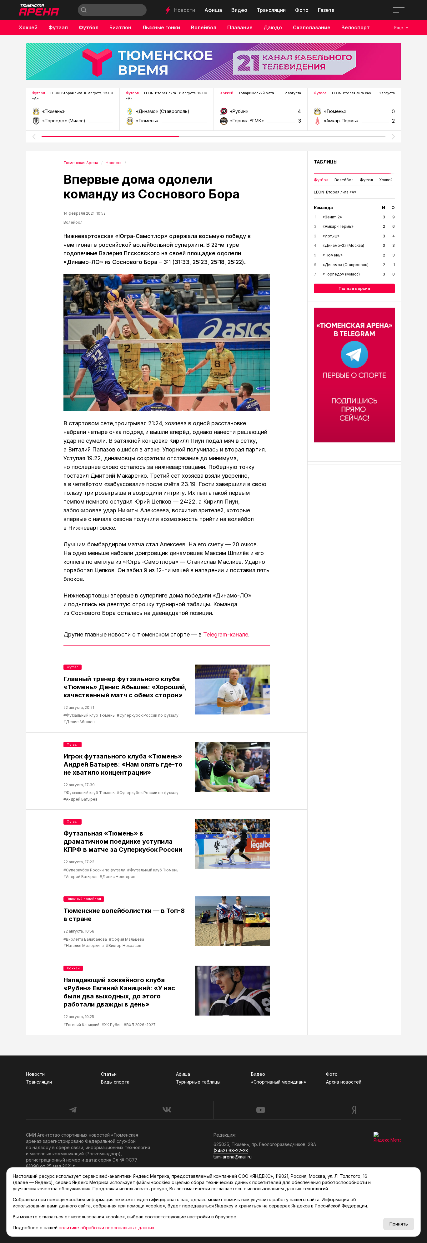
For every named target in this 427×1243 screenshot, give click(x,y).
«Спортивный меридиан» (278, 1082)
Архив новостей (343, 1082)
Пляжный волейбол (84, 893)
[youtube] (260, 1110)
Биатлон (120, 27)
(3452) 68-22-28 (231, 1150)
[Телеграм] (354, 369)
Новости (184, 10)
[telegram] (73, 1110)
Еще (398, 27)
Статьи (109, 1074)
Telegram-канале (225, 629)
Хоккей (28, 27)
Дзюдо (273, 27)
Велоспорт (355, 27)
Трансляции (271, 10)
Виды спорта (115, 1082)
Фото (302, 10)
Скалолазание (311, 27)
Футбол (88, 27)
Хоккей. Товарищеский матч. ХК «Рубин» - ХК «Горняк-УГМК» (260, 108)
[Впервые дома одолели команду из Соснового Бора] (166, 337)
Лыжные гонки (161, 27)
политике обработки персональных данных (106, 1227)
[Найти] (84, 10)
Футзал (58, 27)
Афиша (213, 10)
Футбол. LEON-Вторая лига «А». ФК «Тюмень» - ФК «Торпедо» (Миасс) (72, 108)
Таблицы (326, 156)
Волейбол (203, 27)
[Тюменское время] (213, 61)
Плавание (240, 27)
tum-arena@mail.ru (233, 1156)
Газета (326, 10)
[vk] (167, 1110)
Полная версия (354, 282)
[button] (34, 131)
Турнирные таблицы (198, 1082)
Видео (239, 10)
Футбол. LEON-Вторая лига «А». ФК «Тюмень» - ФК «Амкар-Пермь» (354, 108)
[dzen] (354, 1110)
